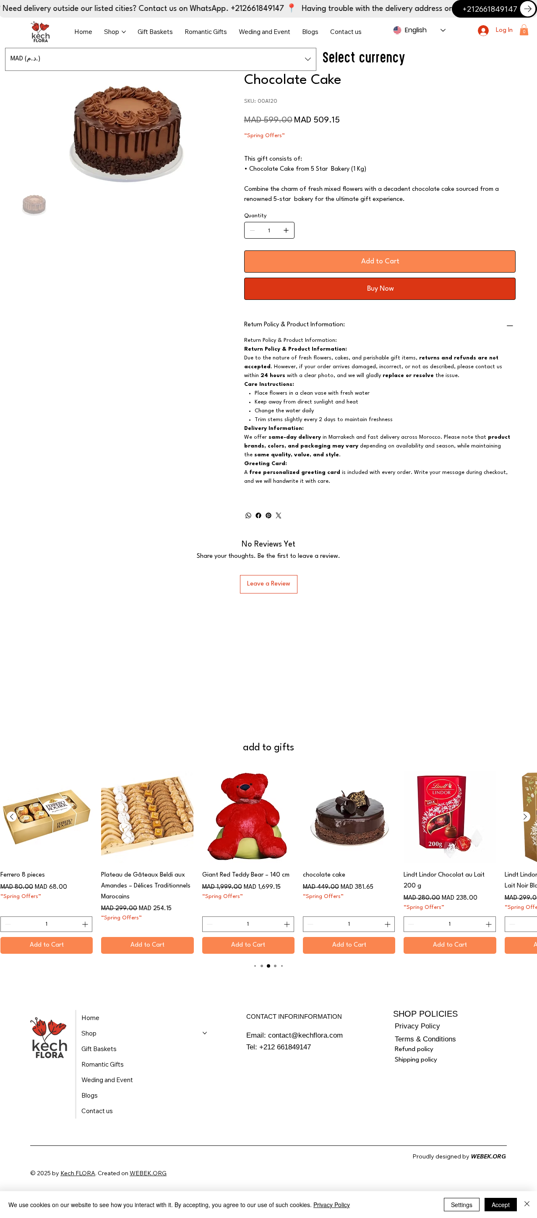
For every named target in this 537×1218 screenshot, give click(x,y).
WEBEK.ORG (148, 1173)
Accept (501, 1204)
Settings (461, 1204)
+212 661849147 (285, 1047)
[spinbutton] (46, 924)
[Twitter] (278, 515)
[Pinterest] (268, 515)
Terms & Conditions (425, 1039)
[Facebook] (258, 515)
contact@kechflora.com (305, 1035)
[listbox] (160, 59)
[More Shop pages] (124, 32)
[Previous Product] (12, 817)
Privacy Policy (417, 1026)
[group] (268, 862)
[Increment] (86, 924)
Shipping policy (416, 1060)
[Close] (527, 1204)
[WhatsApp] (248, 515)
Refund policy (414, 1049)
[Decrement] (7, 924)
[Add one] (286, 230)
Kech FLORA (77, 1173)
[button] (524, 29)
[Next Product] (525, 817)
